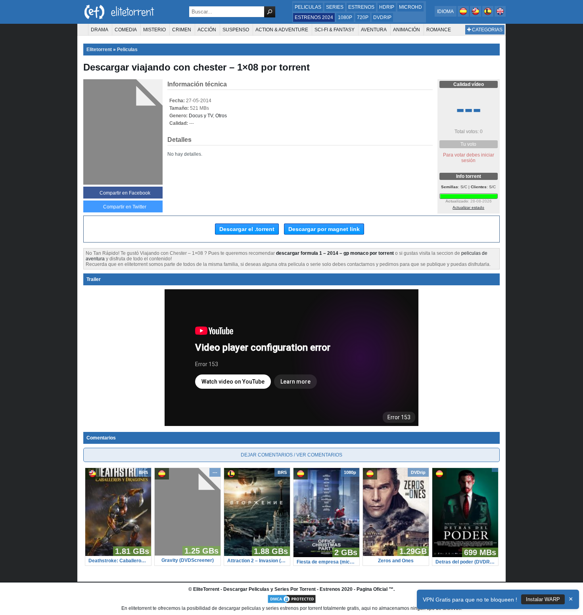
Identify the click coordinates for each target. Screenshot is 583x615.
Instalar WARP (543, 599)
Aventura (374, 29)
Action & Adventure (281, 29)
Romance (438, 29)
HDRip (386, 7)
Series (334, 7)
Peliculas (308, 7)
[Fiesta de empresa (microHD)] (326, 555)
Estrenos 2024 (314, 17)
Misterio (154, 29)
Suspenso (235, 29)
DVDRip (382, 17)
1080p (345, 17)
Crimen (181, 29)
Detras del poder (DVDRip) (465, 562)
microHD (410, 7)
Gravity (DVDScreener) (187, 560)
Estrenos (361, 7)
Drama (99, 29)
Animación (406, 29)
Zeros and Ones (396, 560)
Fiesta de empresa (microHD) (326, 562)
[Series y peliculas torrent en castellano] (464, 15)
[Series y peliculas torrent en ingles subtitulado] (476, 15)
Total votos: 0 (469, 131)
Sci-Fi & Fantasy (335, 29)
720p (362, 17)
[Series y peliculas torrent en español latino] (488, 15)
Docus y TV (201, 115)
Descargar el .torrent (246, 229)
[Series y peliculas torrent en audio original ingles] (500, 15)
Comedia (126, 29)
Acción (207, 29)
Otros (221, 115)
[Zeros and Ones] (396, 554)
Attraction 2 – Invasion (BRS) (257, 560)
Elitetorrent (99, 49)
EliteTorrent (206, 589)
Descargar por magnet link (324, 229)
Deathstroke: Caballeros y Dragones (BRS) (118, 560)
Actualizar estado (468, 207)
